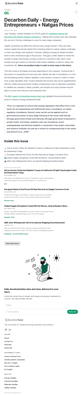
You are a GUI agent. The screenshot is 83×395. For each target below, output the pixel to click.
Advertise (7, 345)
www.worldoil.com (10, 192)
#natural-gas (9, 200)
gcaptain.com (8, 225)
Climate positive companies (14, 360)
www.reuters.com (9, 208)
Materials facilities (11, 384)
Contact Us (8, 341)
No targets (8, 369)
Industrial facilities (11, 381)
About (6, 338)
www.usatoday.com (10, 175)
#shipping (7, 234)
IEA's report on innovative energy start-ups (26, 96)
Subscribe (8, 348)
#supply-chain (9, 217)
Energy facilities (10, 378)
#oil (5, 184)
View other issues (12, 243)
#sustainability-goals (20, 234)
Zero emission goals (12, 366)
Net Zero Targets (10, 363)
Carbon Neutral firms (12, 356)
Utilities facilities (10, 388)
